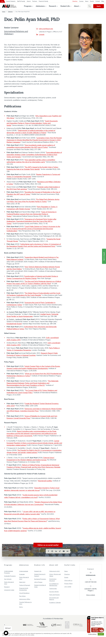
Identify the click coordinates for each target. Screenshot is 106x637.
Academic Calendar (55, 602)
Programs (28, 6)
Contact (97, 1)
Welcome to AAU (54, 571)
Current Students (10, 1)
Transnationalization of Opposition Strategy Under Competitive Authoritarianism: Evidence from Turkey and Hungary (34, 154)
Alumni (29, 1)
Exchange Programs (40, 579)
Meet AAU (22, 582)
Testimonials (53, 588)
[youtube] (63, 551)
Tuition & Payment (24, 585)
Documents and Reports (54, 598)
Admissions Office (24, 599)
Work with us (68, 580)
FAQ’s (21, 607)
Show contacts (90, 595)
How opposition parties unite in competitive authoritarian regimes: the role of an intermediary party (31, 161)
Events (92, 1)
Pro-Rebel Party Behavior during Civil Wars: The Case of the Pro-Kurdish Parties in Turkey (33, 200)
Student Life (65, 6)
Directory (74, 1)
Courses (81, 1)
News (86, 1)
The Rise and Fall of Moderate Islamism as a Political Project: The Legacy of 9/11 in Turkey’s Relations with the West (34, 282)
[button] (89, 6)
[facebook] (48, 551)
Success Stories (54, 592)
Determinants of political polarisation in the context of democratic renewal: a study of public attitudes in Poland (31, 131)
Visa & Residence (24, 593)
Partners (34, 1)
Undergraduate (23, 571)
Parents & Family (43, 1)
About (76, 6)
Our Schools (7, 579)
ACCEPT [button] (101, 634)
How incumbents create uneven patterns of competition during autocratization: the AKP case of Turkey (31, 146)
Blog (102, 1)
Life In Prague (38, 582)
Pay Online (22, 596)
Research (52, 6)
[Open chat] (6, 633)
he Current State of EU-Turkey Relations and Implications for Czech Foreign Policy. (32, 391)
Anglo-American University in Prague (9, 6)
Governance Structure (52, 580)
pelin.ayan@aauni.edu (46, 29)
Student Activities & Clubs (40, 586)
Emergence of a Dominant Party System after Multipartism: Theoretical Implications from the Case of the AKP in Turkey (31, 221)
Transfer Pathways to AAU (25, 603)
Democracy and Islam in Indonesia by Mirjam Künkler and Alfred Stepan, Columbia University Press (34, 410)
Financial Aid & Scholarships (23, 589)
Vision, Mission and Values (55, 575)
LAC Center (67, 587)
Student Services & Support (39, 575)
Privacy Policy (68, 583)
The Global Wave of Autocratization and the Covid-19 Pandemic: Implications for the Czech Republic (34, 294)
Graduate (22, 574)
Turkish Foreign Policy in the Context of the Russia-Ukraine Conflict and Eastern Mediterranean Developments (33, 367)
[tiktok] (60, 551)
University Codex (9, 590)
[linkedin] (56, 551)
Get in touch (104, 256)
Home (3, 11)
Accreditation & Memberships (53, 584)
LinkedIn (41, 35)
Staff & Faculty (21, 1)
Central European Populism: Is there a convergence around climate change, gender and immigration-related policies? (34, 443)
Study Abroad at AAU (9, 583)
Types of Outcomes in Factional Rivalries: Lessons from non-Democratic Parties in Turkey (31, 214)
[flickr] (67, 551)
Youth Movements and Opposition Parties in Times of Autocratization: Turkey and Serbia (32, 123)
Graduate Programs (10, 576)
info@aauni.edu (90, 575)
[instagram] (52, 551)
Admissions (40, 6)
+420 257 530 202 (90, 582)
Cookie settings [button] (92, 634)
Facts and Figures (54, 595)
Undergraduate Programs (8, 572)
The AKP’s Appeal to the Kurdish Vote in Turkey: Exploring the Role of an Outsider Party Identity (32, 168)
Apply (99, 6)
